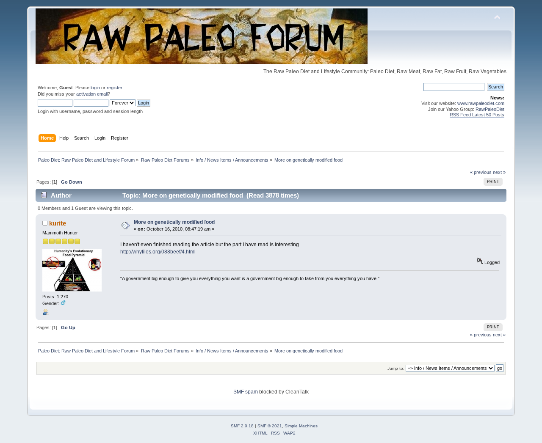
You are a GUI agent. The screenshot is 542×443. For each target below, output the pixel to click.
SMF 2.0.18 (242, 426)
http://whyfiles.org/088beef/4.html (158, 252)
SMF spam (245, 392)
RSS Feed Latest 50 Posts (477, 114)
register (114, 87)
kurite (57, 223)
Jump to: (395, 368)
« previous (481, 172)
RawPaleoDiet (490, 109)
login (95, 87)
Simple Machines (301, 426)
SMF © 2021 (269, 426)
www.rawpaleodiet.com (480, 103)
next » (499, 172)
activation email (92, 93)
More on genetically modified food (174, 222)
